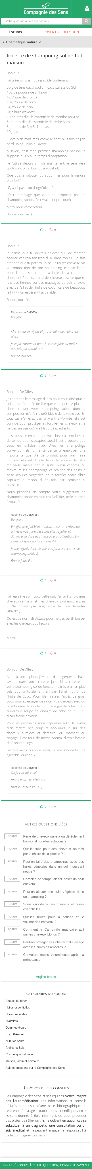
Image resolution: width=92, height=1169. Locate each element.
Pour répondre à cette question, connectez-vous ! (46, 1165)
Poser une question (61, 32)
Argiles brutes (46, 977)
